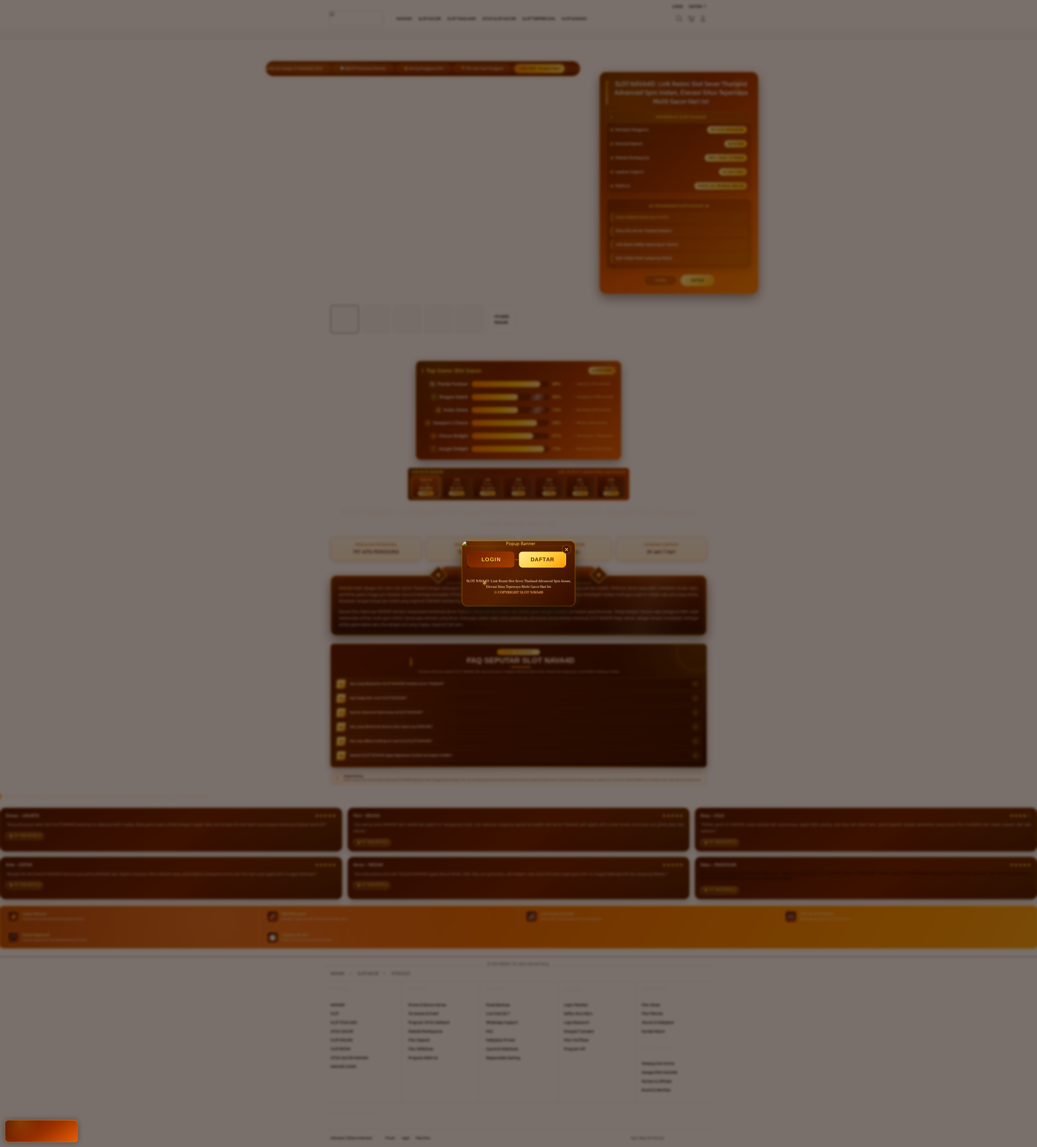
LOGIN (491, 559)
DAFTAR (542, 559)
